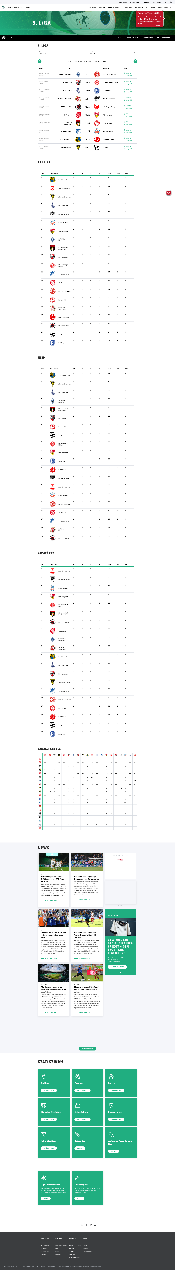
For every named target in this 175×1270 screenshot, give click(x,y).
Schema (128, 73)
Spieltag (92, 51)
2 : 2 (87, 82)
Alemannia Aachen (66, 147)
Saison (41, 51)
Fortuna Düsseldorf (109, 74)
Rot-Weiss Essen (108, 139)
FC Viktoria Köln (66, 107)
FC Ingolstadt (67, 82)
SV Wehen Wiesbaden (65, 99)
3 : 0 (87, 90)
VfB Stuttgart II (108, 115)
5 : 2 (87, 139)
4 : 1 (87, 147)
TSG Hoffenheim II (66, 131)
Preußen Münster (109, 99)
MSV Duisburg (67, 90)
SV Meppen (107, 90)
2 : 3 (87, 115)
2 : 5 (87, 107)
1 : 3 (87, 98)
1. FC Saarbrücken (66, 139)
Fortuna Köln (107, 123)
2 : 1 (87, 74)
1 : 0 (87, 123)
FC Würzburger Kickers (110, 82)
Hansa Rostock (108, 131)
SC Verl (105, 147)
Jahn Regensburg (109, 107)
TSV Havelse (68, 115)
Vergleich (129, 76)
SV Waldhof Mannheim (64, 74)
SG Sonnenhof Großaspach (67, 123)
